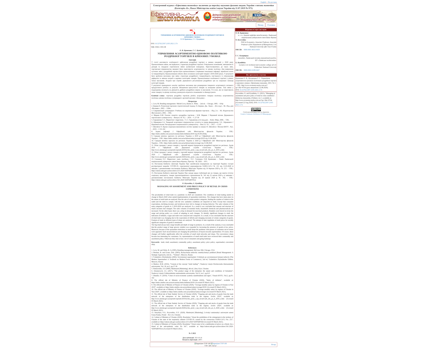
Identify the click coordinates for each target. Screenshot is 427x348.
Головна (271, 25)
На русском (272, 2)
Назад (260, 25)
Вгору (273, 344)
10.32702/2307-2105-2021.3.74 (166, 43)
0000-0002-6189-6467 (252, 70)
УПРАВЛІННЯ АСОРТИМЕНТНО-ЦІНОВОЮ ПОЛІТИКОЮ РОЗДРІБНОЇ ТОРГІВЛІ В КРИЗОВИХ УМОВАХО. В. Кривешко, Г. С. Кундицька (192, 37)
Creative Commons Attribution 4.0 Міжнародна (256, 114)
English (263, 2)
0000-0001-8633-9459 (252, 50)
